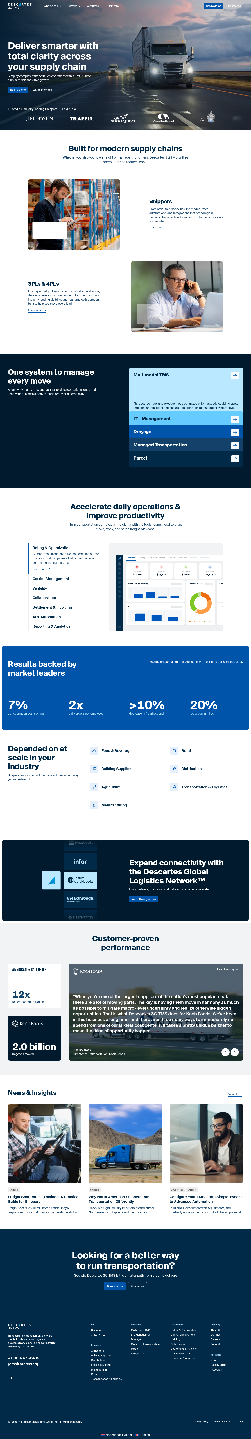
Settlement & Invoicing (184, 1348)
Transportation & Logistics (106, 1379)
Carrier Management (183, 1334)
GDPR (240, 1421)
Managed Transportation (145, 1344)
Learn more (156, 227)
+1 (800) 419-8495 (23, 1358)
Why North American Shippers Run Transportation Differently (119, 1199)
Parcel (134, 1348)
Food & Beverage (101, 1365)
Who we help (51, 6)
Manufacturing (99, 1369)
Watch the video (42, 89)
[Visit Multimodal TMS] (186, 391)
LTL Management (141, 1334)
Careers (215, 1339)
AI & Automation (180, 1353)
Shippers (13, 1189)
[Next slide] (235, 1052)
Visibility (175, 1339)
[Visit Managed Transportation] (186, 445)
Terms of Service (222, 1421)
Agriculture (97, 1350)
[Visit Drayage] (186, 432)
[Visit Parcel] (186, 458)
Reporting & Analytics (183, 1358)
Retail (94, 1374)
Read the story (225, 969)
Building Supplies (101, 1355)
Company (113, 6)
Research (216, 1369)
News (214, 1360)
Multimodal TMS (140, 1330)
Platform (72, 6)
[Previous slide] (225, 1052)
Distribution (98, 1360)
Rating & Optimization (183, 1330)
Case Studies (218, 1365)
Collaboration (178, 1344)
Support (215, 1344)
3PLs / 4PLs (177, 1189)
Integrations (138, 1353)
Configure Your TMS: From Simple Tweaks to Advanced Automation (206, 1199)
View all (233, 1094)
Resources (92, 6)
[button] (67, 547)
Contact (215, 1334)
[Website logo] (20, 6)
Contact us (234, 6)
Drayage (136, 1339)
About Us (216, 1330)
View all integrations (144, 899)
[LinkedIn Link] (10, 1378)
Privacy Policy (201, 1421)
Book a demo (213, 6)
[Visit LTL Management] (186, 419)
